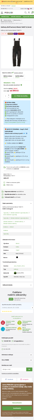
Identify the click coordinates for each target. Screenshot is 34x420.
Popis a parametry (8, 203)
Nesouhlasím (17, 403)
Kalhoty (16, 269)
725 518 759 (3, 8)
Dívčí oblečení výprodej (10, 215)
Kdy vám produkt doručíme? (12, 85)
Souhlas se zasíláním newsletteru (10, 373)
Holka (17, 247)
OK (29, 369)
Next (32, 307)
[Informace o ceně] (8, 91)
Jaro (15, 266)
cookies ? (4, 398)
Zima (23, 266)
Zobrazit (13, 5)
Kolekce (5, 227)
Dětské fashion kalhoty (6, 21)
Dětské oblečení (16, 16)
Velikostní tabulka (7, 285)
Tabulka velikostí (18, 73)
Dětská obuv (5, 16)
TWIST (17, 250)
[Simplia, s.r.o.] (17, 418)
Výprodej (5, 213)
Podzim (19, 266)
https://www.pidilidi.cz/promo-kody (15, 122)
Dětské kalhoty (17, 20)
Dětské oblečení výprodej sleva (19, 213)
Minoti (12, 227)
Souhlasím (17, 408)
